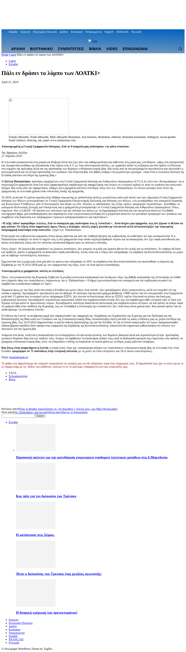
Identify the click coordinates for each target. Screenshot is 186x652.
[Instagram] (167, 32)
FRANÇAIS (16, 639)
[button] (180, 48)
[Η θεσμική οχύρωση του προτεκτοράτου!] (36, 605)
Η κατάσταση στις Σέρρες (35, 535)
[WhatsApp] (47, 87)
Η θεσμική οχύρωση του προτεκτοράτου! (46, 613)
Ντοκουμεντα (17, 632)
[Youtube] (182, 32)
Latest (12, 54)
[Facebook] (162, 32)
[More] (60, 87)
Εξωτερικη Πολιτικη (21, 623)
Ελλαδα (13, 64)
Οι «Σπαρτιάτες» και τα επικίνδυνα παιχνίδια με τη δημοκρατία (51, 412)
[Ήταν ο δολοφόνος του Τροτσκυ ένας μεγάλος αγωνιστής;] (36, 566)
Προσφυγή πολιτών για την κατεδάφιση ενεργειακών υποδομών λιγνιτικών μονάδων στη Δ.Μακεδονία (91, 457)
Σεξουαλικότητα (18, 376)
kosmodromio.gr (18, 357)
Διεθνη (13, 626)
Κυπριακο (14, 629)
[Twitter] (172, 32)
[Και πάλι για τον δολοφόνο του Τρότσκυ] (36, 489)
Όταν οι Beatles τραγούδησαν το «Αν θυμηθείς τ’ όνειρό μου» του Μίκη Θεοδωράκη (68, 408)
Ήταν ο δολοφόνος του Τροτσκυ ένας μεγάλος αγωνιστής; (59, 574)
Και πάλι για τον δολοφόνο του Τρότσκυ (46, 496)
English (13, 636)
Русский (14, 642)
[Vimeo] (177, 32)
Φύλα (12, 379)
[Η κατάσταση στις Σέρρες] (36, 527)
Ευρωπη (13, 619)
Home (5, 54)
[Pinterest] (34, 87)
